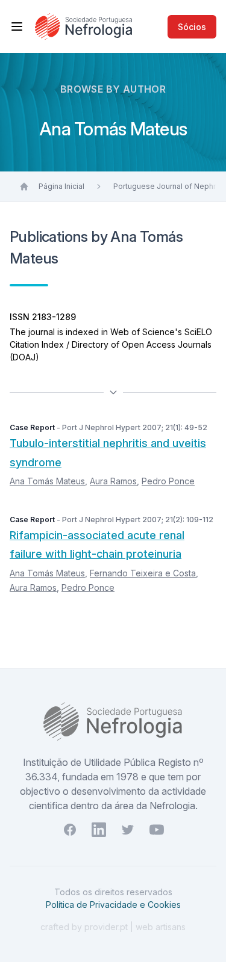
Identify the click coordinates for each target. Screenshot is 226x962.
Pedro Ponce (168, 481)
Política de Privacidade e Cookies (113, 904)
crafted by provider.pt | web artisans (113, 927)
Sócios (192, 27)
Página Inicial (61, 186)
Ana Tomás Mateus (47, 481)
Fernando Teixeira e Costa (143, 573)
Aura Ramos (113, 481)
